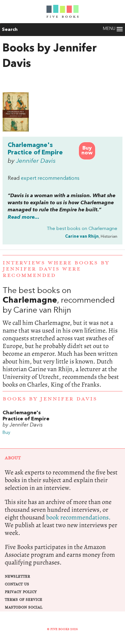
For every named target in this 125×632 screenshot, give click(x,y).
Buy (6, 432)
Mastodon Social (23, 607)
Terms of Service (23, 599)
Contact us (17, 584)
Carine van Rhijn (82, 236)
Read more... (23, 217)
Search (10, 29)
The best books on (82, 228)
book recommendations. (78, 517)
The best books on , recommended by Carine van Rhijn (62, 337)
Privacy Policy (21, 592)
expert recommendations (50, 178)
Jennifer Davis (36, 161)
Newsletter (17, 576)
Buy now (87, 151)
